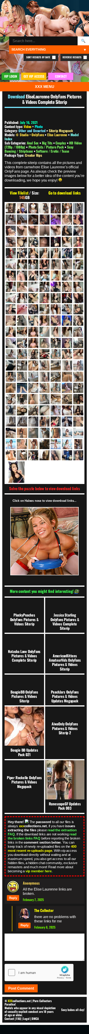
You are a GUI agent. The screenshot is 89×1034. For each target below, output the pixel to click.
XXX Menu (44, 87)
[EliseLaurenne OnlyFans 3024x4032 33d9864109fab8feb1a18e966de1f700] (78, 365)
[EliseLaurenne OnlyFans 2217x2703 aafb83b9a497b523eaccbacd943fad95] (33, 309)
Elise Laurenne (57, 134)
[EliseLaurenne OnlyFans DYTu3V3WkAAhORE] (22, 444)
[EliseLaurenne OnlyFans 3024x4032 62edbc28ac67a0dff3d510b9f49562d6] (33, 377)
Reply (13, 898)
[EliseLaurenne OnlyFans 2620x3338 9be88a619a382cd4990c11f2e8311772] (56, 354)
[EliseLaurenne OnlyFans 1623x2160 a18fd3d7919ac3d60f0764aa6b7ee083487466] (78, 276)
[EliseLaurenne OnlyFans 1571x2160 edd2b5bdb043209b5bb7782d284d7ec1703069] (11, 264)
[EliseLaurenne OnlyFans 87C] (44, 220)
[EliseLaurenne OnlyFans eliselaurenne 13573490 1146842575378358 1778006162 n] (78, 444)
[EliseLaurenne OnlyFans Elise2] (67, 444)
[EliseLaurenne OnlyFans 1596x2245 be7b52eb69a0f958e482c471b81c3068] (22, 264)
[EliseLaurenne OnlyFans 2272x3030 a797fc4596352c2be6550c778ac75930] (67, 309)
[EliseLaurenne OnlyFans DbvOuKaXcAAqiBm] (33, 433)
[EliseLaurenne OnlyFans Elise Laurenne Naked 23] (11, 455)
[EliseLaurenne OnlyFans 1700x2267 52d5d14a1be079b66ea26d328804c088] (78, 287)
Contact (9, 1018)
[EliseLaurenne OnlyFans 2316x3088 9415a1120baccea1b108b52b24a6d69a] (56, 332)
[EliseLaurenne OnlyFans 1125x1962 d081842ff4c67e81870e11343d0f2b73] (78, 231)
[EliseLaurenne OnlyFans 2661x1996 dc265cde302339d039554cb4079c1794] (78, 354)
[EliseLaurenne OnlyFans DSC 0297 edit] (78, 433)
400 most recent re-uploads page (42, 848)
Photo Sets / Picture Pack (47, 146)
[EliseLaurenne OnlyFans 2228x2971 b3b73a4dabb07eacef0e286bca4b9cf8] (44, 309)
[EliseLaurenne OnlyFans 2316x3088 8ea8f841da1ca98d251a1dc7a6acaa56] (67, 320)
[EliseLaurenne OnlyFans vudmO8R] (78, 455)
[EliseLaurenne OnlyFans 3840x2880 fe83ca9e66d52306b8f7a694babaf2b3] (44, 410)
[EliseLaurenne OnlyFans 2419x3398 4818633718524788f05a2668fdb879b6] (22, 354)
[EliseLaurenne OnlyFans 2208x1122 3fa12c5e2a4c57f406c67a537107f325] (22, 309)
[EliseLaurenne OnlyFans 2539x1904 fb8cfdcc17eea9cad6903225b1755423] (44, 354)
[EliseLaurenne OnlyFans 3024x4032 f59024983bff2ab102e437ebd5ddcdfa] (56, 399)
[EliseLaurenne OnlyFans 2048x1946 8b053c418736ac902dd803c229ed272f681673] (78, 298)
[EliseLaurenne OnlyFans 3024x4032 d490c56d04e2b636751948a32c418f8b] (67, 388)
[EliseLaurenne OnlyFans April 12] (22, 422)
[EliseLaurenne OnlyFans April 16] (33, 422)
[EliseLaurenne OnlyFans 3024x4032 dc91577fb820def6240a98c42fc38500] (11, 399)
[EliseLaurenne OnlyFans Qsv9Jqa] (67, 455)
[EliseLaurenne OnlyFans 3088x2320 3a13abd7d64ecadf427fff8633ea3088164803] (78, 399)
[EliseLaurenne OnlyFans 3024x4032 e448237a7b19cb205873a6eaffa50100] (44, 399)
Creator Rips (33, 155)
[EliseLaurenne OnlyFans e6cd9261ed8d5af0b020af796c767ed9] (33, 444)
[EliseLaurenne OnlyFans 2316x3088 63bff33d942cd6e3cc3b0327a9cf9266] (11, 332)
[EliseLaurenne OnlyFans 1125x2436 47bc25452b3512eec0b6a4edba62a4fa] (22, 242)
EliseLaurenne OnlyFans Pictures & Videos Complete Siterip (51, 99)
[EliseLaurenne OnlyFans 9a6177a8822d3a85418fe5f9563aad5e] (44, 208)
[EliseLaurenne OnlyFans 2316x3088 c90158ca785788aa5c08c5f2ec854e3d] (33, 343)
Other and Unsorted (31, 130)
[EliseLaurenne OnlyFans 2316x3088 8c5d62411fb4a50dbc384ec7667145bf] (56, 320)
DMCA (35, 1018)
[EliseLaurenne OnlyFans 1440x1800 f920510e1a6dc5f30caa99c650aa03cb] (67, 253)
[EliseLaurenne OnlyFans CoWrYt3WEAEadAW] (11, 433)
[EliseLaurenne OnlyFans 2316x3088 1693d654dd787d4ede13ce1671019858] (33, 332)
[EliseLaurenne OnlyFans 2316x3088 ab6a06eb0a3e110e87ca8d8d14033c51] (67, 332)
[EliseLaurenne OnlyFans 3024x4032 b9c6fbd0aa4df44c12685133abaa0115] (33, 388)
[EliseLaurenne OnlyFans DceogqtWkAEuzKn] (44, 433)
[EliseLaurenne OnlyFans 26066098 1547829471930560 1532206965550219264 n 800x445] (67, 410)
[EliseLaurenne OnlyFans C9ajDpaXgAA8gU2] (67, 422)
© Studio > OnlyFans (30, 134)
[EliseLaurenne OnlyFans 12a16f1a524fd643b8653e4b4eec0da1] (67, 208)
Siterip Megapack (61, 130)
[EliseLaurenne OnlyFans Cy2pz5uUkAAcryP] (22, 433)
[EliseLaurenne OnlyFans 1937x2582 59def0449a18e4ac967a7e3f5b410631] (56, 298)
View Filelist (19, 193)
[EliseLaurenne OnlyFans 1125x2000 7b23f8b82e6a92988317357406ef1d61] (11, 242)
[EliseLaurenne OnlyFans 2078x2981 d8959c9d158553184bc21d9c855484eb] (11, 309)
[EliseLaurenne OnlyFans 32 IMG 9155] (78, 208)
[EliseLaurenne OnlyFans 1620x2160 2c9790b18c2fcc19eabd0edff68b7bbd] (44, 264)
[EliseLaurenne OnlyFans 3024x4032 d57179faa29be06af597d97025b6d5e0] (78, 388)
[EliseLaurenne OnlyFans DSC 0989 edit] (11, 444)
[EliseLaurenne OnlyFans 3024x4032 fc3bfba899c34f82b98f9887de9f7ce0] (67, 399)
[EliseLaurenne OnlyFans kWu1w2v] (33, 455)
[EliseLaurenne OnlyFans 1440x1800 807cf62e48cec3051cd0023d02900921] (33, 253)
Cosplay (61, 142)
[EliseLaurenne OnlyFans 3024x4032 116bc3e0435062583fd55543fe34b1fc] (44, 377)
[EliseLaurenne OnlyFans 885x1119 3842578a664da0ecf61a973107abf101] (78, 220)
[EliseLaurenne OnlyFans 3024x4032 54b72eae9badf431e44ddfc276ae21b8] (11, 377)
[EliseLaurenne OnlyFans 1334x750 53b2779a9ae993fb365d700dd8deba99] (44, 242)
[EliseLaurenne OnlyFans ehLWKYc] (44, 444)
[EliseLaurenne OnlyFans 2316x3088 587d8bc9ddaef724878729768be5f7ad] (22, 332)
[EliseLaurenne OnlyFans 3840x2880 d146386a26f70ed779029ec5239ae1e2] (33, 410)
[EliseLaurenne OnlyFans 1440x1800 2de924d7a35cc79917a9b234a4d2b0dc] (78, 242)
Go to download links (64, 193)
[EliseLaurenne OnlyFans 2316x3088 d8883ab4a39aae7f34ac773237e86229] (44, 343)
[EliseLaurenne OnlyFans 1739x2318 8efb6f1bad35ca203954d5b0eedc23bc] (22, 298)
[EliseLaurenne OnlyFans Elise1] (56, 444)
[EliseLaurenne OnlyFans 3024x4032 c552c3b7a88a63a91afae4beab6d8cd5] (44, 388)
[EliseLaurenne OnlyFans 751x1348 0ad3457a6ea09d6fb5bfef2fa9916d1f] (56, 220)
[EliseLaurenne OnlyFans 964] (11, 231)
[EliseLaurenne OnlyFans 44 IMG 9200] (22, 220)
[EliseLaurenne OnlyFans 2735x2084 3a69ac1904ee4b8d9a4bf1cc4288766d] (11, 365)
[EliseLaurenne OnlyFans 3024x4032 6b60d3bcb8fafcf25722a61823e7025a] (44, 365)
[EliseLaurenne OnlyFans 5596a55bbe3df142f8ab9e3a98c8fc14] (56, 410)
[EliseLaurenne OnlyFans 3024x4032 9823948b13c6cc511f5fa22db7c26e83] (78, 377)
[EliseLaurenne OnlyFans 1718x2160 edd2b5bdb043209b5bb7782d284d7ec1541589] (11, 298)
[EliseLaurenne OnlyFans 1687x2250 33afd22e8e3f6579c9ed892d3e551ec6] (67, 287)
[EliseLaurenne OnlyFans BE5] (44, 422)
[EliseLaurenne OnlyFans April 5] (11, 422)
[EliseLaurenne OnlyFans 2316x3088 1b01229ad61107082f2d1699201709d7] (78, 309)
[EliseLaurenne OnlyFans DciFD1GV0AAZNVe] (56, 433)
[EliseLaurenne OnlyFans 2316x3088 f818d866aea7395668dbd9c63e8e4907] (78, 343)
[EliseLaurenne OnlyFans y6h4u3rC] (44, 472)
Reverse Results (72, 57)
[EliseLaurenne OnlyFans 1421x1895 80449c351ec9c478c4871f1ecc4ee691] (67, 242)
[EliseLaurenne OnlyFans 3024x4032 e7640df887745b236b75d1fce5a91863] (33, 399)
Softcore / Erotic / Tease (52, 151)
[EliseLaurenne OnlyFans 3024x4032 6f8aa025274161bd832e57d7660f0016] (67, 365)
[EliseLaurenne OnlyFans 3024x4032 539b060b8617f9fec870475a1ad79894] (56, 377)
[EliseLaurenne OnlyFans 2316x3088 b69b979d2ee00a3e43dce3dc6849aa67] (78, 332)
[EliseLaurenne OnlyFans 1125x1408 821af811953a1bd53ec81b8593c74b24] (67, 231)
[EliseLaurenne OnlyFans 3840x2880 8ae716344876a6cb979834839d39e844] (22, 410)
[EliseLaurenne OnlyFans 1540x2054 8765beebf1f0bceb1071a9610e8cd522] (78, 253)
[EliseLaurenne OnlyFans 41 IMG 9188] (11, 220)
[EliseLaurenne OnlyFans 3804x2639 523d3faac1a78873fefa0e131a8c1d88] (11, 410)
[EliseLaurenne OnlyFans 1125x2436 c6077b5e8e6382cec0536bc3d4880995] (33, 242)
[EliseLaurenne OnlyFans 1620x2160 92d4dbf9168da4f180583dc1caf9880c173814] (56, 264)
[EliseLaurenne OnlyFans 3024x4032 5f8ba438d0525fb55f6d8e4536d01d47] (33, 365)
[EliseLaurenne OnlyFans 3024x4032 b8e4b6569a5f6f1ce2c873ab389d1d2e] (22, 388)
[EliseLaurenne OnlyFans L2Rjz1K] (44, 455)
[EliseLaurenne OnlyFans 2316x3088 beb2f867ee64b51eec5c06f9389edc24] (22, 343)
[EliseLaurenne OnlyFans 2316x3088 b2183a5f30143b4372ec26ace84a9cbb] (11, 343)
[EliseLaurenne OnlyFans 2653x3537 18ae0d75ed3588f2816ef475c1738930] (67, 354)
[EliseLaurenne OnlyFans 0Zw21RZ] (11, 208)
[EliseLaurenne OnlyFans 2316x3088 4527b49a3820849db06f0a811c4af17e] (44, 332)
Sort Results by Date (38, 57)
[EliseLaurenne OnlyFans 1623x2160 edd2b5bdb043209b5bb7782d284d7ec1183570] (33, 287)
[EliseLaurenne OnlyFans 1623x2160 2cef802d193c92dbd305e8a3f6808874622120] (33, 276)
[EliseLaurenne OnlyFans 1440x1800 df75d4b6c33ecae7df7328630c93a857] (56, 253)
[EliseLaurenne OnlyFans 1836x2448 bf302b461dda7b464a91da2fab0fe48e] (33, 298)
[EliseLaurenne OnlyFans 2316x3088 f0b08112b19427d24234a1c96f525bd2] (67, 343)
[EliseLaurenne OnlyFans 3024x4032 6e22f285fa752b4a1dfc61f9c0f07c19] (56, 365)
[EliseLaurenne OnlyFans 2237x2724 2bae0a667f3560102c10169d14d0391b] (56, 309)
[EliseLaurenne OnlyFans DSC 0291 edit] (67, 433)
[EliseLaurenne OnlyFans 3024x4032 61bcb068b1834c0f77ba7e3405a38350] (22, 377)
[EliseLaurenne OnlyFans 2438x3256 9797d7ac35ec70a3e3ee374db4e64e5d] (33, 354)
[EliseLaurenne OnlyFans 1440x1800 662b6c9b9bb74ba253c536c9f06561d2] (22, 253)
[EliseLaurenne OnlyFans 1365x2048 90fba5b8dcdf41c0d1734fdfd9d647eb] (56, 242)
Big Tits (47, 142)
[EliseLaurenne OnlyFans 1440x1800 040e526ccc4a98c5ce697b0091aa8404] (11, 253)
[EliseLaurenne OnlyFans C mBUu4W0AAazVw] (56, 422)
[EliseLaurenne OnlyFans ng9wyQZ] (56, 455)
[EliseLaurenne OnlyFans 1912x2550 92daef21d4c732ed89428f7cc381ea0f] (44, 298)
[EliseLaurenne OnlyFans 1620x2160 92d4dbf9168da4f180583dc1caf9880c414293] (67, 264)
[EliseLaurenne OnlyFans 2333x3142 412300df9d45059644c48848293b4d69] (11, 354)
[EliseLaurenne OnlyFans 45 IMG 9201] (33, 220)
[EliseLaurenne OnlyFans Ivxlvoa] (22, 455)
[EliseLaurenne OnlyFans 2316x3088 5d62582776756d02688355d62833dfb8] (33, 320)
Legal (26, 1018)
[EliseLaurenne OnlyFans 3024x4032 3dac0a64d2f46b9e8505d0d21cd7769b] (22, 365)
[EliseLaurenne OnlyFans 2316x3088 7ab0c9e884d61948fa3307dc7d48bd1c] (44, 320)
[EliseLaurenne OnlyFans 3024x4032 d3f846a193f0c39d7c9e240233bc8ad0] (56, 388)
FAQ (18, 1018)
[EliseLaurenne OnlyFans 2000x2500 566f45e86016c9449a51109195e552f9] (67, 298)
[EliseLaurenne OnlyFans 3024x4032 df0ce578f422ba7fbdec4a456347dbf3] (22, 399)
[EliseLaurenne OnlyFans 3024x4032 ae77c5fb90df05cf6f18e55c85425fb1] (11, 388)
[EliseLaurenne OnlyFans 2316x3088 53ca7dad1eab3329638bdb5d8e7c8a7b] (78, 320)
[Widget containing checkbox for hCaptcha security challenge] (39, 972)
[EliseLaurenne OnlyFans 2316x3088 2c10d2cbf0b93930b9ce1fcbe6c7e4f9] (11, 320)
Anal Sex (33, 142)
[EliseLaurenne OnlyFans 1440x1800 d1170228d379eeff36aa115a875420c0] (44, 253)
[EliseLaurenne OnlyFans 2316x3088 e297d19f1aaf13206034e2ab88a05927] (56, 343)
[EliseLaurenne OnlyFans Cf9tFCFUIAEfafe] (78, 422)
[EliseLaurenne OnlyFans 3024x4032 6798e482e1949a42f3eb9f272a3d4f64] (67, 377)
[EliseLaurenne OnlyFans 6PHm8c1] (33, 208)
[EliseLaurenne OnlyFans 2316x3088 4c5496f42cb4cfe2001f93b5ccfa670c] (22, 320)
